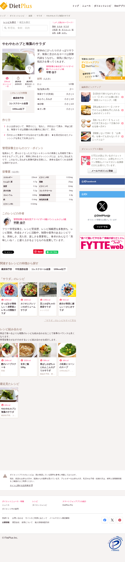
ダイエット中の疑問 (10, 509)
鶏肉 (54, 26)
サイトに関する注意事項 (20, 485)
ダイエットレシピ (102, 6)
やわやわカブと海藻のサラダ (58, 16)
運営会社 (16, 522)
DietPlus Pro (67, 505)
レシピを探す (9, 22)
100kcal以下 (18, 109)
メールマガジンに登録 (102, 171)
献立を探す (25, 22)
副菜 (30, 16)
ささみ (59, 26)
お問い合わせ (17, 518)
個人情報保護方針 (42, 522)
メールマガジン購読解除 (59, 518)
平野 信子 (19, 222)
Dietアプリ (119, 6)
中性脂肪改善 (21, 269)
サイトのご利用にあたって (36, 518)
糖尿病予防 (18, 98)
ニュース (86, 6)
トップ (75, 6)
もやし (64, 33)
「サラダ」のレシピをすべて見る (60, 320)
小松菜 (55, 30)
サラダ (39, 16)
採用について (27, 522)
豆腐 (59, 33)
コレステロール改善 (18, 103)
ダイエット (66, 30)
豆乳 (54, 33)
